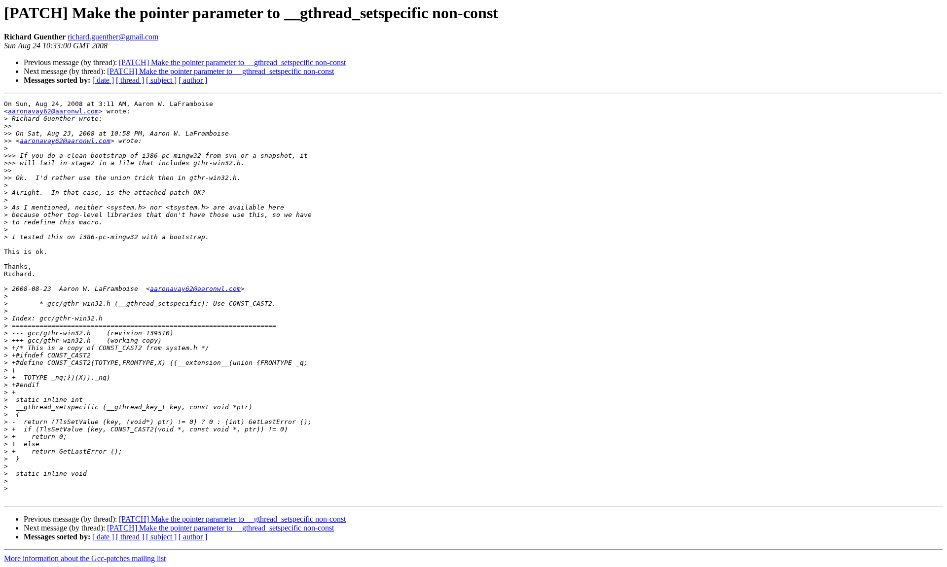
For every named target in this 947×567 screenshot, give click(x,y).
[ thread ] (130, 80)
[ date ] (103, 80)
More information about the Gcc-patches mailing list (85, 558)
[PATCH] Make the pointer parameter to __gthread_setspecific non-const (232, 62)
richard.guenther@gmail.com (113, 37)
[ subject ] (161, 80)
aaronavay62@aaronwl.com (53, 111)
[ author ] (193, 80)
